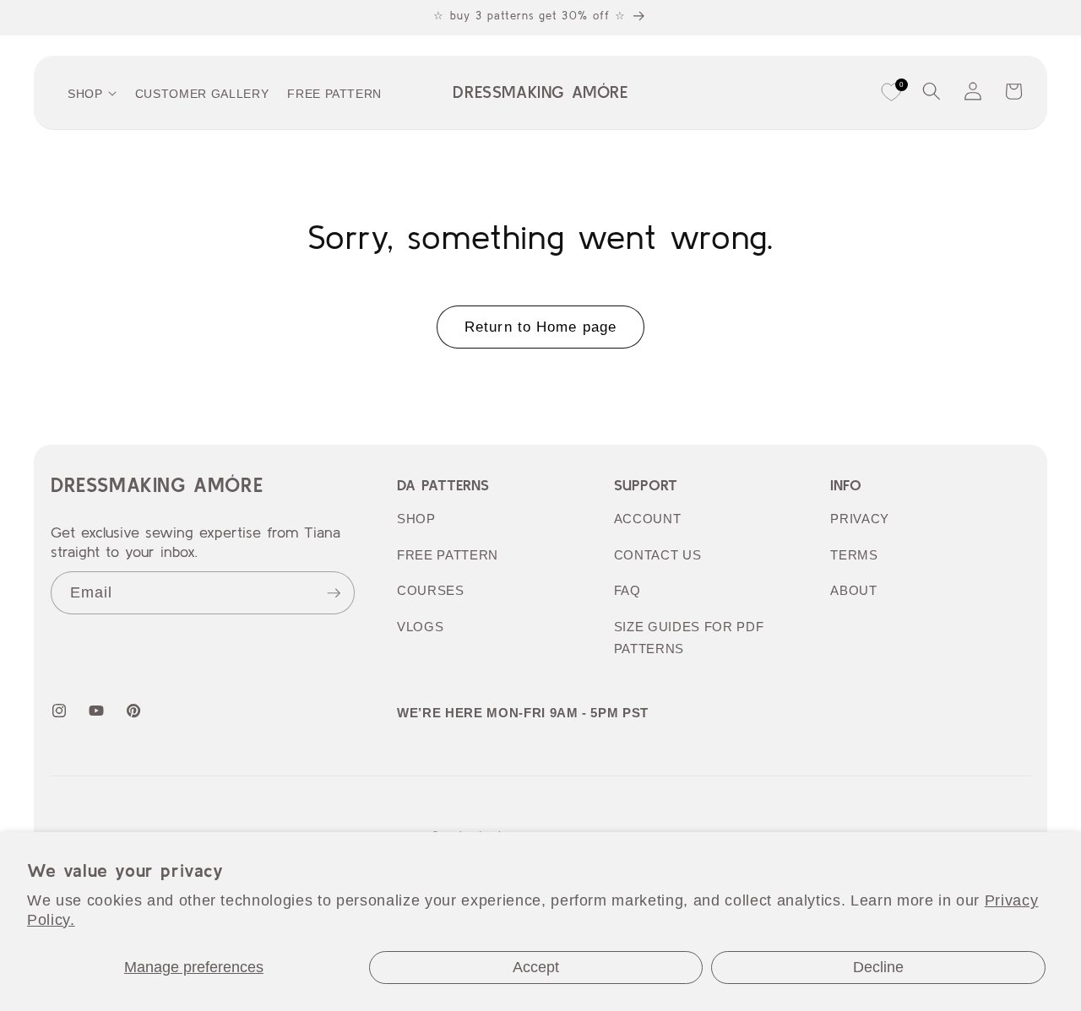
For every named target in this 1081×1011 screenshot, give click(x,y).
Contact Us (658, 555)
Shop (416, 518)
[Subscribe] (333, 593)
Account (648, 518)
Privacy (859, 518)
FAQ (627, 590)
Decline (878, 967)
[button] (931, 91)
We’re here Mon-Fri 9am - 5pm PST (523, 713)
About (853, 590)
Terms (853, 555)
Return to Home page (540, 326)
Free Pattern (447, 555)
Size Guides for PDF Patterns (689, 638)
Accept (536, 967)
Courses (430, 590)
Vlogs (420, 626)
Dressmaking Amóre (157, 484)
